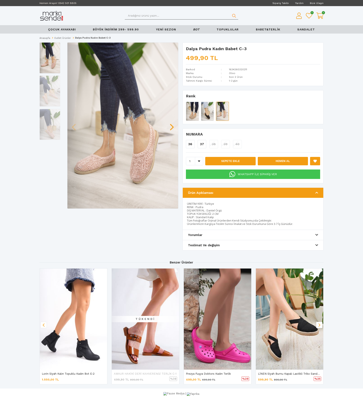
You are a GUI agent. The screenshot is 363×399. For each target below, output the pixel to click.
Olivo (232, 73)
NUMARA (194, 134)
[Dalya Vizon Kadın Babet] (192, 111)
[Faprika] (193, 393)
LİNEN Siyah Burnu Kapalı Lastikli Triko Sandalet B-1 (292, 373)
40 (237, 144)
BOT (196, 29)
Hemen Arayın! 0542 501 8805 (57, 3)
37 (202, 144)
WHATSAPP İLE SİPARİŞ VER (257, 174)
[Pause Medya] (174, 393)
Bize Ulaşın (317, 3)
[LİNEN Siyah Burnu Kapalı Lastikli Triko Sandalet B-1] (289, 319)
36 (190, 144)
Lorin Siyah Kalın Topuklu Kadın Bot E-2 (68, 373)
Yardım (299, 3)
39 (226, 144)
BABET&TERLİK (268, 29)
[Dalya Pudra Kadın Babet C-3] (222, 111)
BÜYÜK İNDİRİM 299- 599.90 (116, 29)
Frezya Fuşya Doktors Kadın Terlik (208, 373)
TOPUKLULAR (228, 29)
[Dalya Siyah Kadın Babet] (208, 111)
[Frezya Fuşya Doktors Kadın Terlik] (217, 319)
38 (214, 144)
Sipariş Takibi (280, 3)
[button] (172, 125)
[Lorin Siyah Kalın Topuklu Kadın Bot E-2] (73, 319)
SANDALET (306, 29)
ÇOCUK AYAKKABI (62, 29)
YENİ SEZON (166, 29)
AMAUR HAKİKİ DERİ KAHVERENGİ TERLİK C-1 (145, 373)
